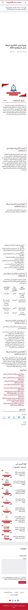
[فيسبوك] (24, 417)
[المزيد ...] (4, 417)
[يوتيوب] (10, 600)
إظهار (5, 100)
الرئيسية (24, 7)
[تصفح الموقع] (25, 2)
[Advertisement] (14, 28)
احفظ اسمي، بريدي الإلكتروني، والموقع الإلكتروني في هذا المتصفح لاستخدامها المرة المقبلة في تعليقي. (14, 578)
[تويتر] (9, 417)
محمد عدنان (19, 51)
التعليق (24, 558)
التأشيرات (23, 424)
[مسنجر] (19, 417)
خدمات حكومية (17, 7)
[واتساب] (14, 417)
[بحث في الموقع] (2, 2)
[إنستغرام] (12, 600)
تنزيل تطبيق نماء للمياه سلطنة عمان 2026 (13, 398)
